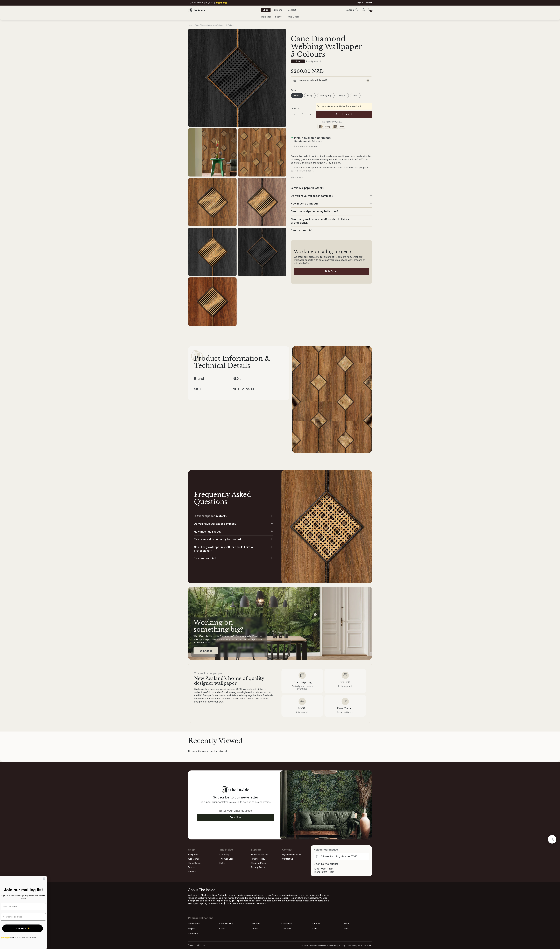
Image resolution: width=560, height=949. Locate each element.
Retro (346, 928)
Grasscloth (286, 923)
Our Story (224, 854)
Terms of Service (259, 854)
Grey (310, 95)
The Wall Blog (226, 859)
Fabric (278, 16)
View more (297, 177)
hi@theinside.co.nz (291, 854)
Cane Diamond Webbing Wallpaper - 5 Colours (215, 25)
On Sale (316, 923)
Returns (192, 871)
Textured (255, 923)
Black (297, 95)
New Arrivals (194, 923)
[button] (357, 10)
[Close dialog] (44, 878)
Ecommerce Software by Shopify (331, 945)
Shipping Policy (258, 863)
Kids (315, 928)
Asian (222, 928)
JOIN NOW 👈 (22, 928)
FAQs (358, 3)
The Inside (313, 945)
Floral (346, 923)
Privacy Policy (258, 867)
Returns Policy (258, 859)
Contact (368, 3)
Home (190, 25)
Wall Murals (193, 859)
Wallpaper (266, 16)
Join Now (235, 817)
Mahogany (325, 95)
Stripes (191, 928)
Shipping (201, 945)
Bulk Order (331, 271)
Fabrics (191, 867)
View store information (305, 146)
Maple (342, 95)
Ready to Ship (226, 923)
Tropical (254, 928)
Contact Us (287, 859)
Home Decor (292, 16)
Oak (355, 95)
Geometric (193, 933)
